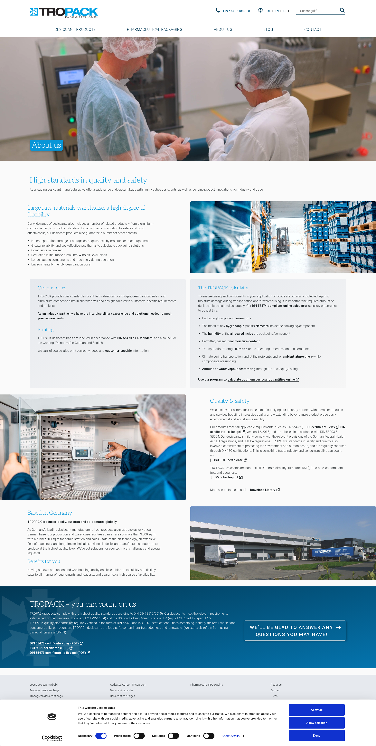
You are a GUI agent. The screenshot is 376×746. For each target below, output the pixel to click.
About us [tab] (223, 29)
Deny (316, 735)
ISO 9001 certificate (228, 460)
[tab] (75, 29)
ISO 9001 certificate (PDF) (49, 648)
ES (285, 11)
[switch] (139, 736)
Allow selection (316, 722)
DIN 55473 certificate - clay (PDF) (54, 643)
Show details (231, 736)
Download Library (262, 490)
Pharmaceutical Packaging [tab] (155, 29)
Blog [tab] (268, 29)
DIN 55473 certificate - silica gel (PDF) (58, 653)
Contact (312, 29)
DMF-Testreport (226, 477)
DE (269, 11)
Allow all (317, 709)
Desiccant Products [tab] (75, 29)
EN (277, 11)
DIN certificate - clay (320, 427)
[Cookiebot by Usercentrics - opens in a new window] (52, 738)
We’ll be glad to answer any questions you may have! (291, 631)
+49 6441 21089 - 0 (236, 11)
